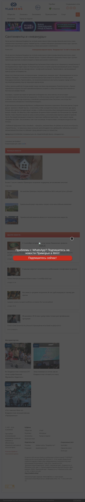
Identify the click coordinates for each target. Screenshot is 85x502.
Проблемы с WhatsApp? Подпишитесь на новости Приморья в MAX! (42, 251)
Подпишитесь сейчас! (42, 258)
